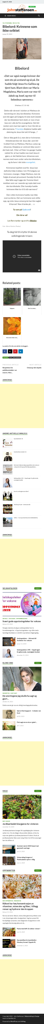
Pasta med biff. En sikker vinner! (28, 929)
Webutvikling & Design (32, 1016)
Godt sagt (14, 693)
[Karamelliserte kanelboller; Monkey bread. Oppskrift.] (9, 940)
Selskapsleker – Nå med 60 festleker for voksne (26, 639)
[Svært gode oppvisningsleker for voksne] (22, 605)
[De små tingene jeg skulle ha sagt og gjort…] (22, 679)
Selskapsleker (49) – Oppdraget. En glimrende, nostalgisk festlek (28, 651)
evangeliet (30, 162)
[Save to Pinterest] (15, 351)
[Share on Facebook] (5, 351)
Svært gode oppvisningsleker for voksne (22, 621)
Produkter (17, 901)
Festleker (12, 618)
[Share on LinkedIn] (20, 351)
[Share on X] (10, 351)
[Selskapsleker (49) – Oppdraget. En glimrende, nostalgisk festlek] (9, 650)
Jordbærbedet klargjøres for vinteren (20, 824)
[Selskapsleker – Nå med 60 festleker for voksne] (9, 638)
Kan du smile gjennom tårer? (21, 491)
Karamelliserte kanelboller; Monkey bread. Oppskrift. (27, 941)
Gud (10, 357)
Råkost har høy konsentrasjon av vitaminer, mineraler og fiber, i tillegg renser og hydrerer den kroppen (20, 906)
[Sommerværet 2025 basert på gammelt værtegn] (9, 846)
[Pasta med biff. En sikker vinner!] (9, 929)
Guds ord (26, 209)
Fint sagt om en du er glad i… (27, 722)
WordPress (14, 1021)
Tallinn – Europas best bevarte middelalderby (26, 517)
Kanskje (19, 129)
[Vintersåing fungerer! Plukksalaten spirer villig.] (9, 857)
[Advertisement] (22, 406)
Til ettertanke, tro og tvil (11, 23)
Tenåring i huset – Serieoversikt (22, 504)
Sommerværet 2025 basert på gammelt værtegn (28, 847)
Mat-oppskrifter (8, 901)
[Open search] (38, 15)
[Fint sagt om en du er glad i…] (9, 722)
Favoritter (6, 693)
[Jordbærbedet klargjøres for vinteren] (22, 807)
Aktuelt (5, 618)
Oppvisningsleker (21, 618)
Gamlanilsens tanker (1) (20, 452)
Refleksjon (17, 357)
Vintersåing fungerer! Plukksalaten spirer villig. (26, 858)
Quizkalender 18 (18, 438)
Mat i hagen (6, 821)
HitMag (23, 1021)
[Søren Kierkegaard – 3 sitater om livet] (9, 711)
